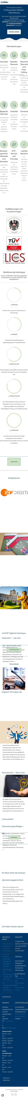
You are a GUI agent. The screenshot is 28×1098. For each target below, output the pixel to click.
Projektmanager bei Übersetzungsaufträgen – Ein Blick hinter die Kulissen (7, 974)
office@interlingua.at (10, 1028)
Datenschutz (6, 1080)
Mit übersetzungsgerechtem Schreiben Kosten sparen (13, 880)
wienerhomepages (14, 1091)
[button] (2, 1095)
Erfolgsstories (14, 478)
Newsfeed (14, 664)
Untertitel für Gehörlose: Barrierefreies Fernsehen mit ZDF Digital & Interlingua (7, 960)
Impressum (6, 1078)
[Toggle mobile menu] (26, 2)
